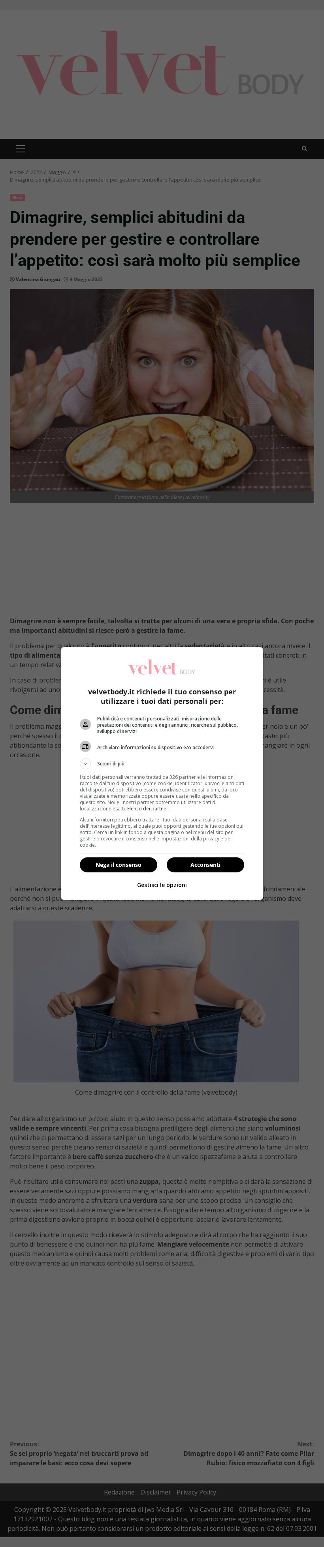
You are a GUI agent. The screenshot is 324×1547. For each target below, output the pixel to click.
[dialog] (162, 773)
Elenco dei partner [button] (147, 808)
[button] (162, 763)
